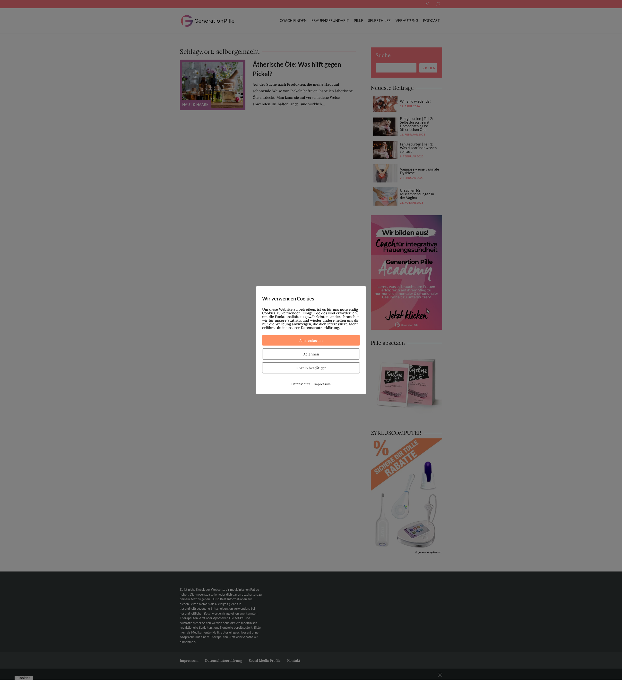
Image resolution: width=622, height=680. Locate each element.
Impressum (322, 384)
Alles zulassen (311, 340)
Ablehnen (311, 354)
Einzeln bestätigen (311, 367)
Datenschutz (300, 384)
